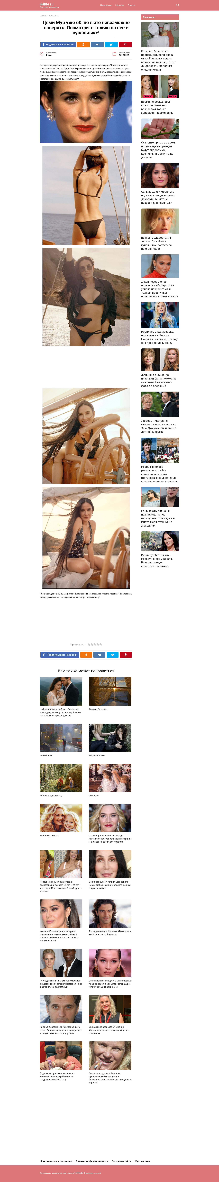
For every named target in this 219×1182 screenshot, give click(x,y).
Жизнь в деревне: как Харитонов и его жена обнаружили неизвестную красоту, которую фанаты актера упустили (61, 1030)
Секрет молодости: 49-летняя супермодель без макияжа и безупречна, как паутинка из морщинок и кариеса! (110, 1078)
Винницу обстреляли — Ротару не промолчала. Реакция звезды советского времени (157, 560)
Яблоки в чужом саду (51, 795)
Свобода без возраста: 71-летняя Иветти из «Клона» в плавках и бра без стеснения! (109, 1030)
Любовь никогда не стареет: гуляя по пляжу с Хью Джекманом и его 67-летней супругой (159, 426)
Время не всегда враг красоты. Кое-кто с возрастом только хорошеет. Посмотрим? (157, 107)
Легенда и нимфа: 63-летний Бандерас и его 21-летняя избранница (110, 933)
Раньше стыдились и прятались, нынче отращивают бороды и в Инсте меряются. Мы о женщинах (158, 518)
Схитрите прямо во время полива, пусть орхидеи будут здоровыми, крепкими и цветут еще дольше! (158, 150)
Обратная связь (142, 1161)
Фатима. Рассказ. (98, 709)
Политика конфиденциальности (92, 1161)
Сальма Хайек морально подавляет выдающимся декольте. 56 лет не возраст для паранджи (158, 197)
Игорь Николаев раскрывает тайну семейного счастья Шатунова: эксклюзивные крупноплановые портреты (159, 474)
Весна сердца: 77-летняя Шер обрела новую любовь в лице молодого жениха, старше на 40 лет (110, 885)
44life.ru (47, 4)
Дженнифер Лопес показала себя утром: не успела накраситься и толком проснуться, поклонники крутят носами (159, 289)
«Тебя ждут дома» (49, 835)
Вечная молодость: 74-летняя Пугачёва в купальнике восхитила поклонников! (156, 243)
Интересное (106, 5)
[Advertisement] (86, 367)
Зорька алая (46, 755)
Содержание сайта (121, 1161)
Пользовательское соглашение (56, 1161)
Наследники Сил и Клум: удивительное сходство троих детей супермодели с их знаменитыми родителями (61, 983)
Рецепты (119, 5)
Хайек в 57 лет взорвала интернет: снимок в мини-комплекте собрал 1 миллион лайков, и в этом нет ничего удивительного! (59, 936)
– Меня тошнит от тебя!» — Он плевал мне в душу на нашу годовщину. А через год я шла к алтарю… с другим (60, 712)
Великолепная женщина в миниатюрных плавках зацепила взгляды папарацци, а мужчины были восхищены (110, 983)
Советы (131, 5)
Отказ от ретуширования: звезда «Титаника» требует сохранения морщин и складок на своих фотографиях (110, 838)
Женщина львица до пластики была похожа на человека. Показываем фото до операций (159, 380)
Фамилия (94, 795)
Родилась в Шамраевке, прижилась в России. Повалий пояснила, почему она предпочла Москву (159, 337)
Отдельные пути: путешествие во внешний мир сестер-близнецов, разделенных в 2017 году (57, 1076)
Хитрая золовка (97, 755)
